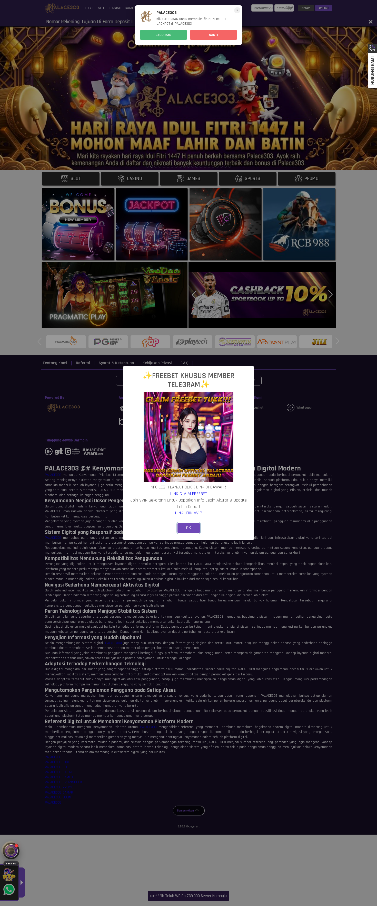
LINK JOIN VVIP (188, 513)
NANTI (213, 35)
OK (188, 528)
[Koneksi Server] (11, 851)
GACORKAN (163, 35)
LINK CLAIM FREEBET (188, 494)
